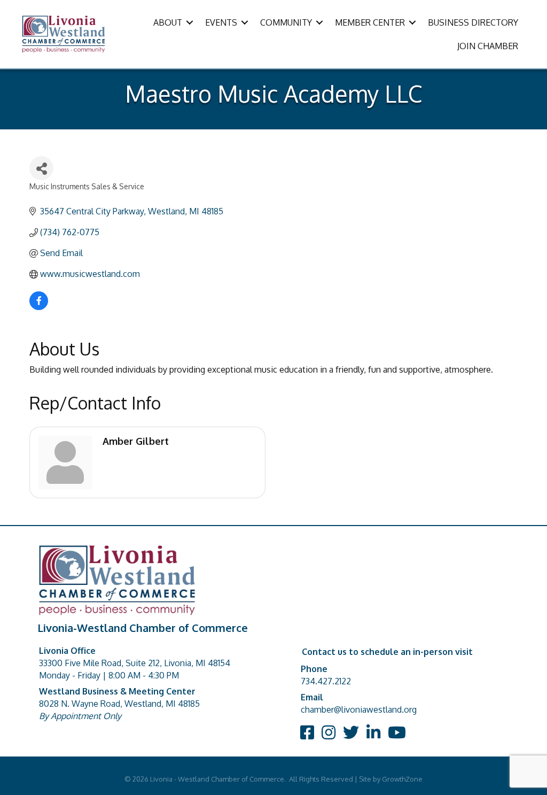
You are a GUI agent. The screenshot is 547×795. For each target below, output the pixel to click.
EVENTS (221, 22)
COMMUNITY (286, 22)
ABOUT (167, 22)
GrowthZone (402, 779)
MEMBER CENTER (370, 22)
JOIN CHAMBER (487, 46)
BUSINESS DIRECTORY (473, 22)
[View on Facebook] (38, 307)
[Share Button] (41, 168)
